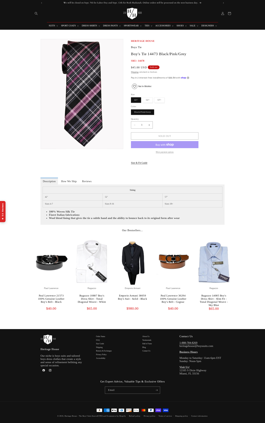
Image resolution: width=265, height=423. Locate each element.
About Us (146, 336)
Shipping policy (181, 416)
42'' (137, 101)
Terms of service (165, 416)
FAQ (98, 340)
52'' (149, 101)
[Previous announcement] (41, 3)
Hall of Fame (147, 344)
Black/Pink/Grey (144, 113)
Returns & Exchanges (104, 351)
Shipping (134, 72)
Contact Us (146, 351)
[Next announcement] (223, 3)
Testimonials (146, 340)
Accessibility (100, 358)
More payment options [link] (165, 152)
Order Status (100, 336)
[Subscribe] (156, 390)
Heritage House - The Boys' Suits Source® (82, 416)
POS (101, 416)
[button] (36, 13)
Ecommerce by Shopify (116, 416)
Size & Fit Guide (139, 162)
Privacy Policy (101, 354)
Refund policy (134, 416)
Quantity (135, 119)
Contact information (199, 416)
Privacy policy (150, 416)
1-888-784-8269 (188, 342)
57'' (160, 101)
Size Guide (100, 344)
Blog (144, 347)
